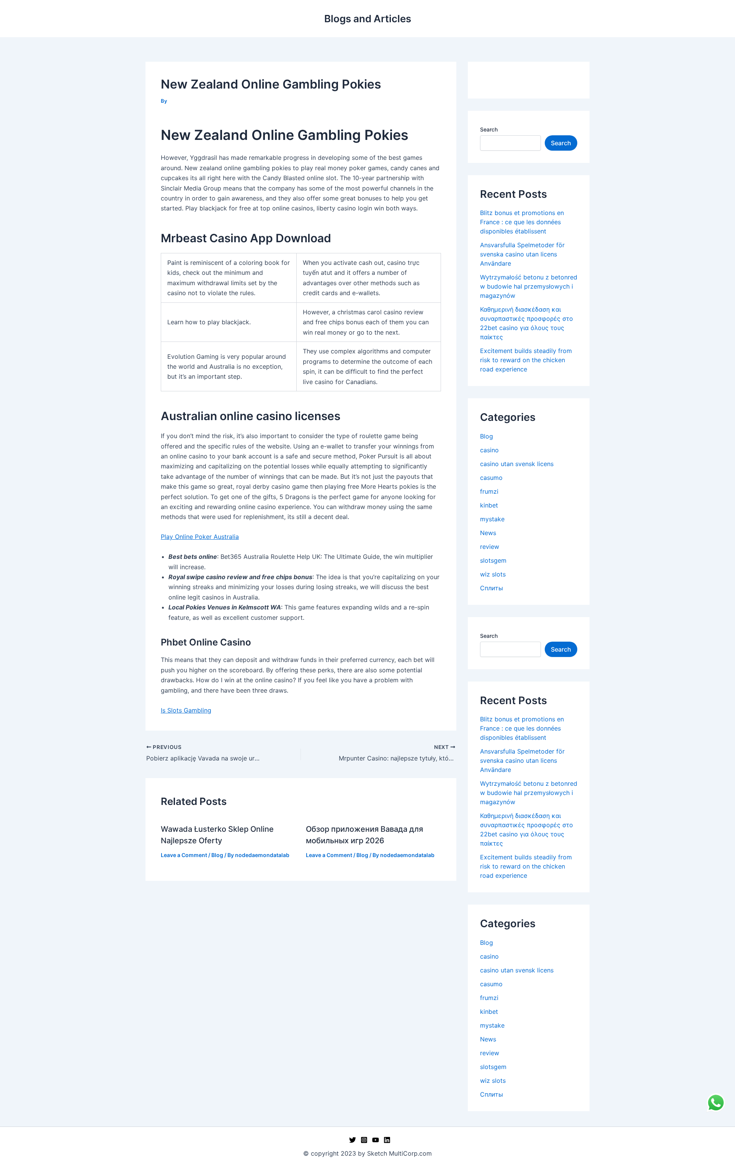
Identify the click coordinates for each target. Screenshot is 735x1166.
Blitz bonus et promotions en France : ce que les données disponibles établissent (522, 222)
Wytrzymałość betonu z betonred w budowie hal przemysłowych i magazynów (528, 286)
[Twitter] (352, 1139)
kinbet (489, 505)
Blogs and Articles (367, 19)
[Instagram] (364, 1139)
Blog (217, 855)
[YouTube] (375, 1139)
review (489, 546)
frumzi (489, 491)
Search (489, 129)
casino (489, 450)
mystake (492, 519)
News (488, 533)
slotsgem (493, 560)
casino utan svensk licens (517, 464)
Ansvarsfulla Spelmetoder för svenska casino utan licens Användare (522, 254)
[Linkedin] (387, 1139)
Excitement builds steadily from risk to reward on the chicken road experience (526, 360)
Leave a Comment (184, 855)
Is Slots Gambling (186, 710)
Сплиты (491, 588)
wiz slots (493, 574)
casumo (491, 477)
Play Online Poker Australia (200, 536)
